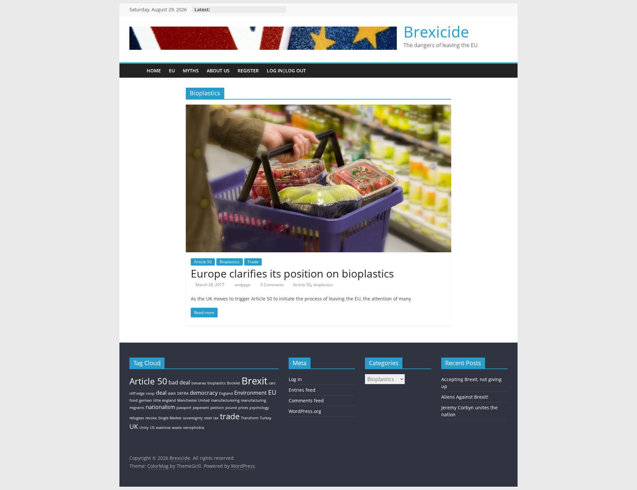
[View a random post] (501, 71)
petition (217, 407)
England (226, 393)
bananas (198, 383)
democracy (204, 392)
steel (208, 418)
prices (243, 407)
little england (164, 400)
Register (248, 70)
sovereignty (193, 418)
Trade (253, 262)
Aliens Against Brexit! (464, 397)
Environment (250, 392)
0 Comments (271, 284)
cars (272, 383)
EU (172, 70)
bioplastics (323, 284)
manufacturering (225, 400)
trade (230, 416)
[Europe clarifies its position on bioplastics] (318, 108)
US (152, 427)
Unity (144, 427)
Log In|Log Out (286, 70)
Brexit (254, 380)
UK (133, 426)
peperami (201, 407)
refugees (136, 418)
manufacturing (253, 400)
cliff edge (137, 393)
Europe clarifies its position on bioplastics (292, 273)
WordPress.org (305, 411)
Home (154, 70)
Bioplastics (230, 262)
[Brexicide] (136, 70)
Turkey (265, 418)
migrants (136, 407)
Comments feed (306, 400)
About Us (218, 70)
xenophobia (193, 427)
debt (172, 393)
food (133, 400)
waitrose (163, 427)
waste (177, 427)
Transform (249, 418)
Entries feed (302, 390)
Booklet (233, 383)
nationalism (160, 407)
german (145, 400)
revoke (151, 418)
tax (216, 418)
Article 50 (203, 262)
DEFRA (182, 393)
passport (184, 407)
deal (161, 392)
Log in (295, 379)
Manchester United (193, 400)
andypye (243, 284)
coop (150, 393)
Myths (191, 70)
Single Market (169, 418)
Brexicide (436, 31)
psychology (259, 407)
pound (231, 407)
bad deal (179, 382)
